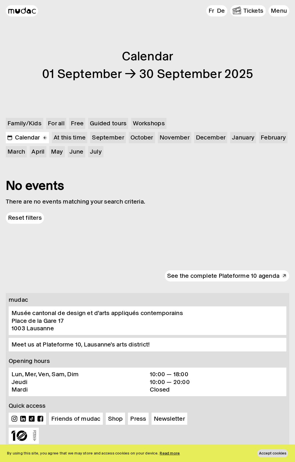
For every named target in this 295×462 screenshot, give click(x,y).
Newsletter (169, 418)
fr (211, 10)
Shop (115, 418)
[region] (147, 453)
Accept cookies (272, 453)
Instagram (14, 419)
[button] (278, 10)
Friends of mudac (76, 418)
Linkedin (23, 419)
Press (138, 418)
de (221, 10)
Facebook (40, 419)
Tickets (253, 10)
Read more (170, 453)
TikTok (32, 419)
